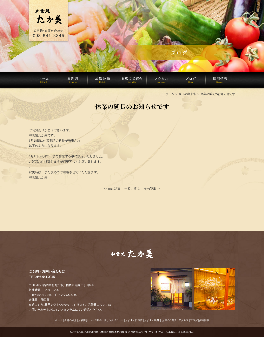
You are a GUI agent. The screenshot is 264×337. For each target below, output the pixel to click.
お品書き (83, 320)
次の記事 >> (152, 188)
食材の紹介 (70, 320)
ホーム (169, 94)
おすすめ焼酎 (151, 320)
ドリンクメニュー (114, 320)
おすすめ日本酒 (134, 320)
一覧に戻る (132, 188)
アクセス (184, 320)
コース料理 (96, 320)
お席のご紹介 (169, 320)
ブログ (194, 320)
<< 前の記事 (112, 188)
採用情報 (204, 320)
